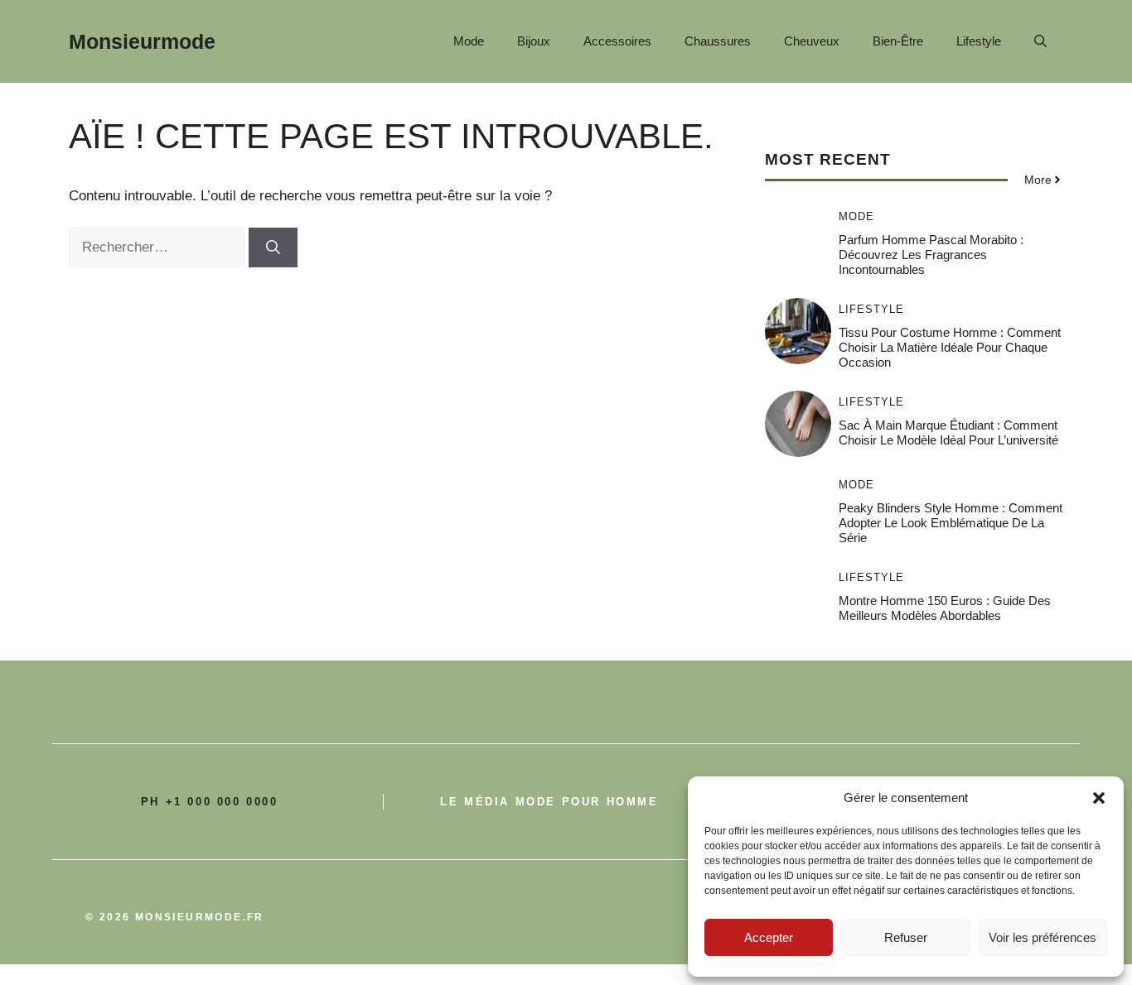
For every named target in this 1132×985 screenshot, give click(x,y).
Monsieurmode (142, 41)
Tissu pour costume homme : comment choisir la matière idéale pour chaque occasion (950, 347)
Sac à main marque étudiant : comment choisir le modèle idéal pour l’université (948, 432)
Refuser (905, 937)
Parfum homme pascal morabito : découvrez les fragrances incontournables (931, 254)
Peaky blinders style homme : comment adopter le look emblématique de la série (950, 523)
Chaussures (718, 41)
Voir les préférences (1042, 937)
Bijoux (533, 41)
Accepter (768, 937)
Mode (468, 41)
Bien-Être (898, 41)
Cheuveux (811, 41)
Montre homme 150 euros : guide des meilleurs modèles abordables (945, 607)
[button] (1099, 798)
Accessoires (617, 41)
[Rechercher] (273, 247)
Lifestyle (978, 41)
